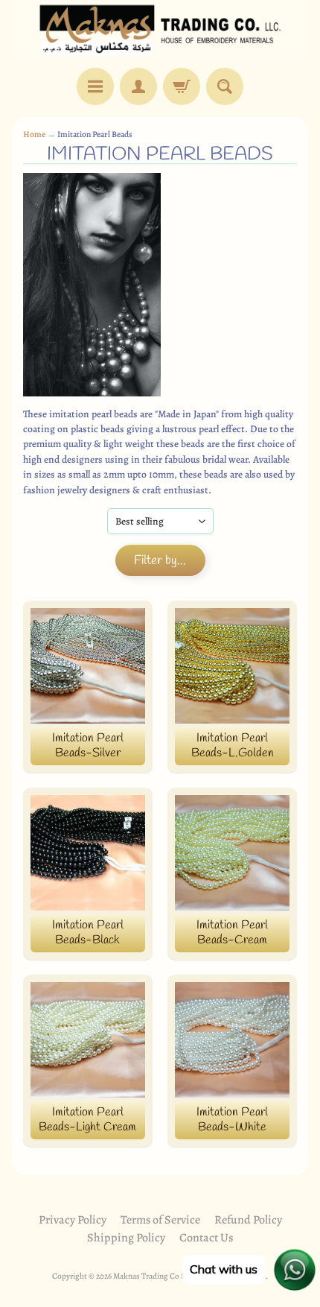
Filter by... (160, 560)
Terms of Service (160, 1220)
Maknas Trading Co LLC (154, 1276)
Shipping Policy (126, 1238)
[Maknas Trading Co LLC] (160, 30)
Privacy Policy (72, 1220)
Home (34, 134)
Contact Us (206, 1238)
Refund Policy (248, 1220)
